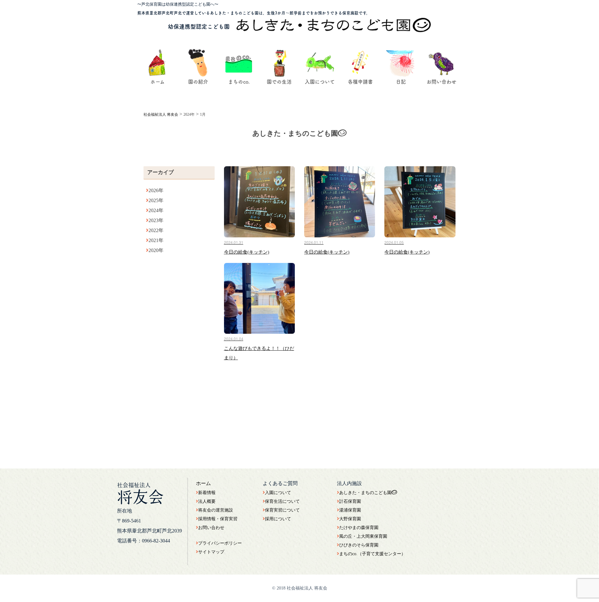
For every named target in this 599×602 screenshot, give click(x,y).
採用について (278, 519)
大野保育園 (350, 519)
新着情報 (207, 492)
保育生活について (282, 501)
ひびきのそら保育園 (358, 545)
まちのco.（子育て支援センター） (372, 553)
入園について (278, 492)
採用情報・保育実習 (217, 519)
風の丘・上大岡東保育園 (363, 536)
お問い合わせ (211, 527)
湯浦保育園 (350, 510)
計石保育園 (350, 501)
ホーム (203, 483)
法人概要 (207, 501)
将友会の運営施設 (215, 510)
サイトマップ (211, 552)
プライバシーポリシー (220, 543)
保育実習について (282, 510)
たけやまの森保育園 (358, 527)
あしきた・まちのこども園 (365, 492)
